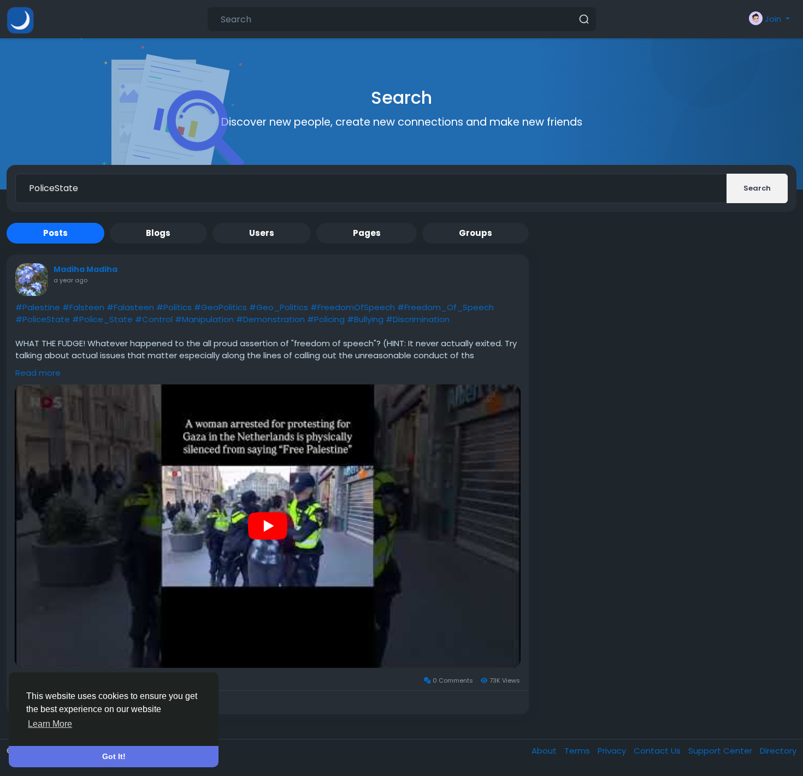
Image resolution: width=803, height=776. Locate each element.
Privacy (613, 750)
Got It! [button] (114, 756)
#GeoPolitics (220, 307)
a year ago (70, 280)
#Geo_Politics (278, 307)
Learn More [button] (50, 723)
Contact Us (658, 750)
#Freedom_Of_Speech (445, 307)
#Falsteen (83, 307)
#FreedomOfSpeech (352, 307)
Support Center (721, 750)
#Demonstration (270, 319)
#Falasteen (130, 307)
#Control (154, 319)
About (545, 750)
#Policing (326, 319)
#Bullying (365, 319)
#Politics (174, 307)
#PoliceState (42, 319)
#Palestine (37, 307)
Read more (38, 372)
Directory (778, 750)
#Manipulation (204, 319)
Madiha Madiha (85, 269)
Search (757, 188)
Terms (578, 750)
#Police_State (102, 319)
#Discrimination (418, 319)
